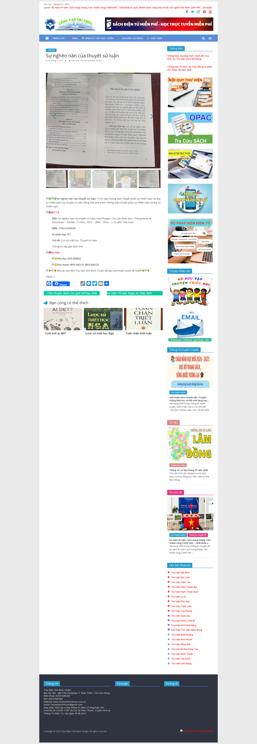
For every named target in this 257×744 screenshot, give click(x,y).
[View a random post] (210, 38)
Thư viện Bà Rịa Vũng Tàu (184, 649)
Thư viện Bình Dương (182, 634)
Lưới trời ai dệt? (55, 333)
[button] (152, 116)
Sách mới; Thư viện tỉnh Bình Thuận (86, 60)
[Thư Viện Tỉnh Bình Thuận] (47, 38)
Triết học (51, 50)
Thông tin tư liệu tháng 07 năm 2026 (188, 470)
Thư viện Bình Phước (181, 639)
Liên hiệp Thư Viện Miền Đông (186, 629)
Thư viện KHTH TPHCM (183, 620)
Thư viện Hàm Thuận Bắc (184, 587)
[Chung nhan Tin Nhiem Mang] (196, 731)
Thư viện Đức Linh (180, 577)
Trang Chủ (58, 38)
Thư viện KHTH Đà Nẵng (183, 625)
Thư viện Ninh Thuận (182, 653)
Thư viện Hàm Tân (181, 582)
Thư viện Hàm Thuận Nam (185, 591)
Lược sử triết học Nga (99, 333)
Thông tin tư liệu (178, 465)
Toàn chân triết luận (139, 333)
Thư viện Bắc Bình (180, 572)
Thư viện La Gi (178, 596)
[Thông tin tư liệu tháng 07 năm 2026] (190, 429)
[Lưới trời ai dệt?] (63, 309)
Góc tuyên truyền (178, 392)
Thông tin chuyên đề (197, 535)
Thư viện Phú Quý (180, 601)
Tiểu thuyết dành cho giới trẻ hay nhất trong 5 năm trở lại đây (70, 295)
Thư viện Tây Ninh (180, 658)
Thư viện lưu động (132, 38)
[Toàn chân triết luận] (143, 309)
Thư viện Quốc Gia (180, 615)
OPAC (75, 38)
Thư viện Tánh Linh (181, 606)
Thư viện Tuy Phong (181, 611)
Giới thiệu (156, 38)
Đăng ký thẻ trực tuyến (99, 38)
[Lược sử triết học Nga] (103, 309)
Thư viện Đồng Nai (181, 644)
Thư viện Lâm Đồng (181, 663)
